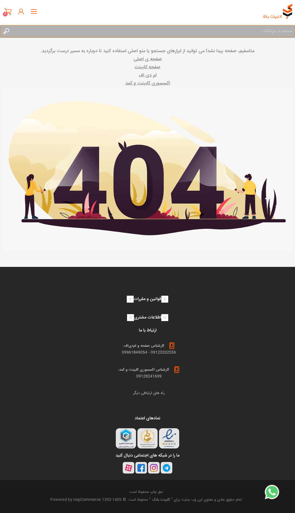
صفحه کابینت (147, 67)
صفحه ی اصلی (147, 59)
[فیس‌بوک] (141, 468)
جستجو (6, 31)
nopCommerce (87, 500)
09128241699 (149, 376)
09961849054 (134, 352)
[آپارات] (128, 468)
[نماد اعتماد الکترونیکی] (169, 438)
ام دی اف (147, 75)
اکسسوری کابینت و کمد (147, 83)
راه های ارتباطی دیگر (149, 393)
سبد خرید (7, 11)
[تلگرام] (166, 468)
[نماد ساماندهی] (147, 438)
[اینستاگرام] (154, 468)
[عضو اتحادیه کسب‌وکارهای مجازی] (126, 438)
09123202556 (163, 352)
